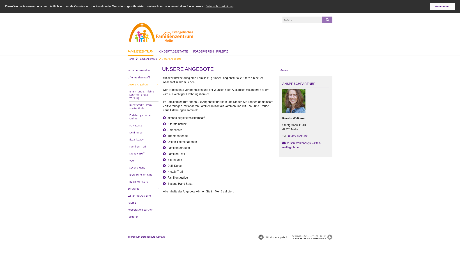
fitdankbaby (136, 139)
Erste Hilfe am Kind (141, 174)
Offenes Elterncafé (139, 77)
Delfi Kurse (135, 132)
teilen (285, 70)
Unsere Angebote (171, 58)
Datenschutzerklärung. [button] (220, 6)
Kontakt (160, 236)
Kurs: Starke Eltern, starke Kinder (140, 106)
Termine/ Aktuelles (139, 70)
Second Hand (137, 167)
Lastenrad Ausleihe (139, 195)
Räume (132, 202)
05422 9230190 (298, 136)
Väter (132, 160)
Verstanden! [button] (442, 6)
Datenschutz (148, 236)
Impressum (134, 236)
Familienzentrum (140, 51)
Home (131, 58)
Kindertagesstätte (173, 51)
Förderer (133, 216)
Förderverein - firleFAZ (210, 51)
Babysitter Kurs (138, 181)
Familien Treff (137, 146)
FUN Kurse (135, 125)
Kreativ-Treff (136, 153)
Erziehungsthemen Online (140, 116)
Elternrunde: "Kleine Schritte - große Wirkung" (141, 95)
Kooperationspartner (140, 209)
